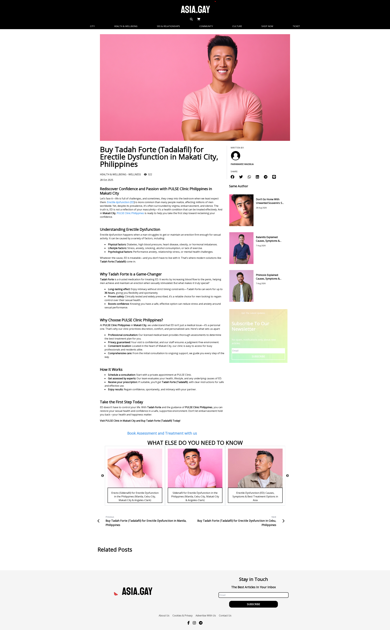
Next (287, 475)
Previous (102, 475)
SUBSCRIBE (258, 356)
